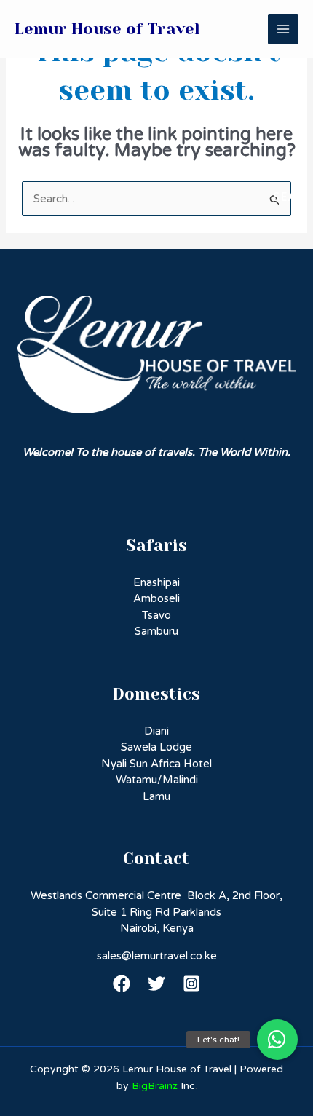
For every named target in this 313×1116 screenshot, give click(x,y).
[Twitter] (156, 983)
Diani (156, 730)
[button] (277, 1039)
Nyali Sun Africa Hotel (156, 763)
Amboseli (156, 598)
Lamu (156, 796)
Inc (163, 1086)
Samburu (156, 631)
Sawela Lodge (156, 746)
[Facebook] (121, 983)
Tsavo (156, 615)
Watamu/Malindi (157, 779)
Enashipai (156, 582)
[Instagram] (191, 983)
